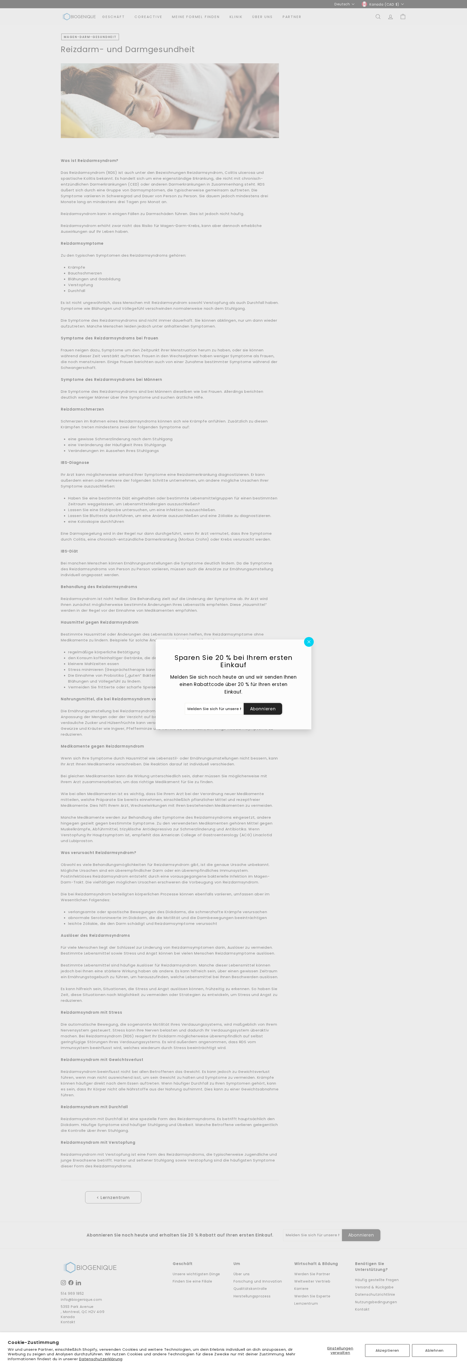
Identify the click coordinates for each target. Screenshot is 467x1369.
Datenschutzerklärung (101, 1358)
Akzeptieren (387, 1350)
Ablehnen (434, 1350)
